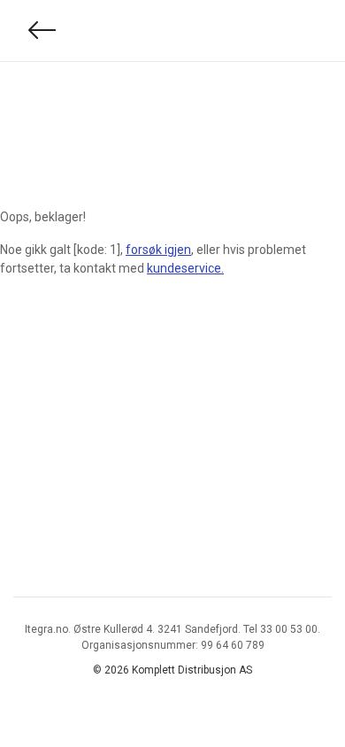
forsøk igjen (158, 250)
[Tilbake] (42, 31)
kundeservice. (185, 268)
